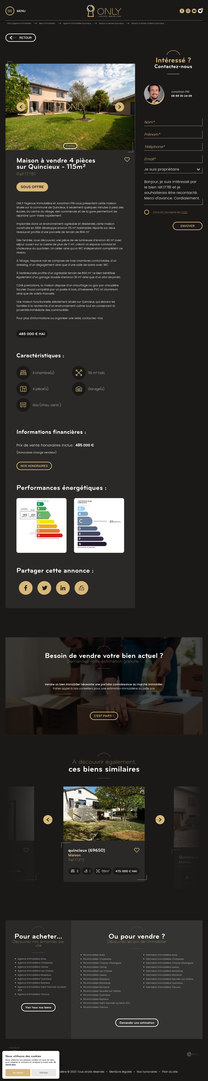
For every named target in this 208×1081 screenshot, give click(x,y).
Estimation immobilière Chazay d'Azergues (169, 962)
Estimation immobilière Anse (161, 954)
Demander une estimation (137, 1022)
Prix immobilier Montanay (97, 983)
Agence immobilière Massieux (34, 974)
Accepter (18, 1072)
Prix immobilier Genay (95, 967)
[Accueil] (104, 11)
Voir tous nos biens (38, 1007)
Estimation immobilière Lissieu (162, 967)
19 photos (70, 146)
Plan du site (170, 1072)
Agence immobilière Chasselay (35, 962)
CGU (184, 212)
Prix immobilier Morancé (96, 987)
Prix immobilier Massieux (96, 979)
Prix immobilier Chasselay (97, 959)
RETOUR (25, 37)
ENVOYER (188, 226)
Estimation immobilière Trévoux (163, 987)
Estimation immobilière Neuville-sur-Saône (169, 979)
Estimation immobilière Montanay (164, 971)
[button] (47, 820)
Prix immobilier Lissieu (95, 974)
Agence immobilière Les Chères (35, 970)
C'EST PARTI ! (104, 716)
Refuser (44, 1072)
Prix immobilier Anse (94, 954)
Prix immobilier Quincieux (96, 995)
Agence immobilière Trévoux (33, 994)
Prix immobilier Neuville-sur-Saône (102, 991)
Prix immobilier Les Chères (97, 971)
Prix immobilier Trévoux (95, 1007)
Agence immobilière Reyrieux (34, 982)
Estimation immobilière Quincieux (164, 983)
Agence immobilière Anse (32, 958)
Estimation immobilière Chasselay (165, 959)
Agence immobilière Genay (33, 966)
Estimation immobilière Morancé (164, 974)
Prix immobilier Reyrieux (95, 999)
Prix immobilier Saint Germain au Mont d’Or (106, 1003)
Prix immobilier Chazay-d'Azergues (102, 962)
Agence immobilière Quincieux (34, 978)
